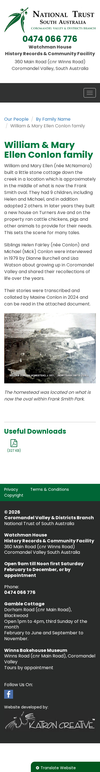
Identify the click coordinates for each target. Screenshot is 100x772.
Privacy (11, 489)
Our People (16, 119)
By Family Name (53, 119)
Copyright (13, 495)
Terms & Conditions (49, 489)
